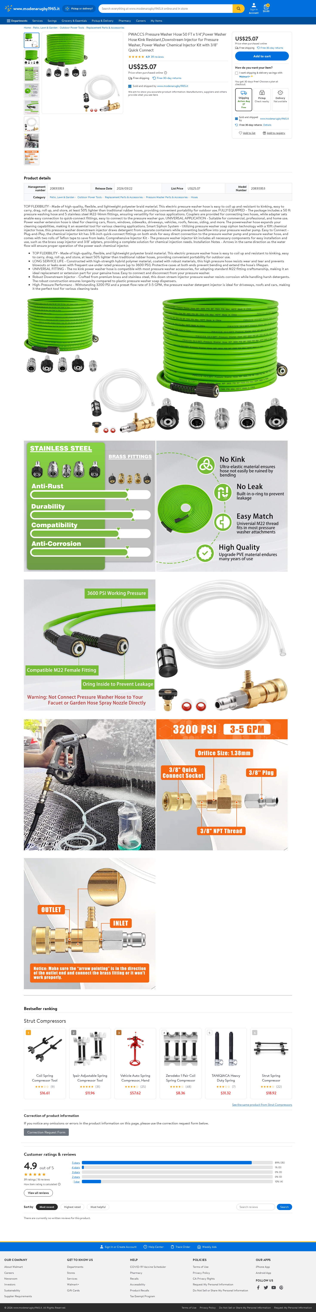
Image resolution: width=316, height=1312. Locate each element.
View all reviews (38, 1193)
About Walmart (13, 1267)
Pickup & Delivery (103, 21)
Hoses (194, 197)
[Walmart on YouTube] (273, 1288)
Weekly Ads (209, 1247)
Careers (141, 21)
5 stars (76, 1162)
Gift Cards (73, 1290)
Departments (19, 21)
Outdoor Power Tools (72, 27)
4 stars (76, 1167)
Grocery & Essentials (74, 21)
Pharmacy (125, 21)
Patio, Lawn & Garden (45, 27)
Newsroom (10, 1278)
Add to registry (276, 133)
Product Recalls (139, 1290)
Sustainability (12, 1290)
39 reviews (157, 56)
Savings (52, 21)
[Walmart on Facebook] (258, 1288)
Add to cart (262, 56)
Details (267, 124)
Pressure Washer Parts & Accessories (167, 197)
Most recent (47, 1207)
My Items (156, 21)
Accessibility (137, 1284)
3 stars (76, 1172)
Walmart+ (73, 1284)
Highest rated (72, 1207)
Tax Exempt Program (142, 1296)
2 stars (76, 1177)
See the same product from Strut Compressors (262, 1105)
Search (284, 1207)
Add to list (249, 133)
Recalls (134, 1278)
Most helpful (98, 1207)
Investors (9, 1284)
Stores (71, 1273)
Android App (263, 1273)
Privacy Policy (201, 1273)
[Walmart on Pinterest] (281, 1288)
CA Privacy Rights (204, 1278)
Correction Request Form (46, 1132)
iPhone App (263, 1267)
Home (27, 27)
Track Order (183, 1247)
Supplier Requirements (18, 1296)
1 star (77, 1181)
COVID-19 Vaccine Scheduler (148, 1267)
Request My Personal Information (213, 1284)
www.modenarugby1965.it (172, 86)
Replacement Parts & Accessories (105, 27)
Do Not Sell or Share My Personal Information (220, 1290)
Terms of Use (201, 1267)
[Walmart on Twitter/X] (266, 1288)
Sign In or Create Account (121, 1247)
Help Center (156, 1247)
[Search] (239, 8)
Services (37, 21)
